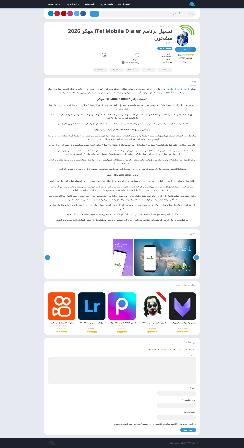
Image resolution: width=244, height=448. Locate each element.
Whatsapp (99, 70)
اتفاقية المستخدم (54, 4)
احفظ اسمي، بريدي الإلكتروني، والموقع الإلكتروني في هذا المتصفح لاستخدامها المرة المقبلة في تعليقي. (153, 424)
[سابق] (196, 257)
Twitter (148, 70)
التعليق (192, 354)
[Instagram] (70, 13)
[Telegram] (51, 13)
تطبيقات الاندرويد (106, 4)
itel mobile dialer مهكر (180, 89)
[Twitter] (76, 13)
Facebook (163, 70)
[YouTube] (64, 13)
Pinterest (131, 70)
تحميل (183, 49)
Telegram (115, 70)
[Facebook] (83, 13)
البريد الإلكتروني (189, 400)
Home (169, 26)
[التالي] (47, 257)
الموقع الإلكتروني (189, 412)
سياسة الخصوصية (72, 4)
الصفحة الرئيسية (124, 4)
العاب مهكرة (89, 4)
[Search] (94, 14)
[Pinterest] (57, 13)
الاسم (193, 388)
